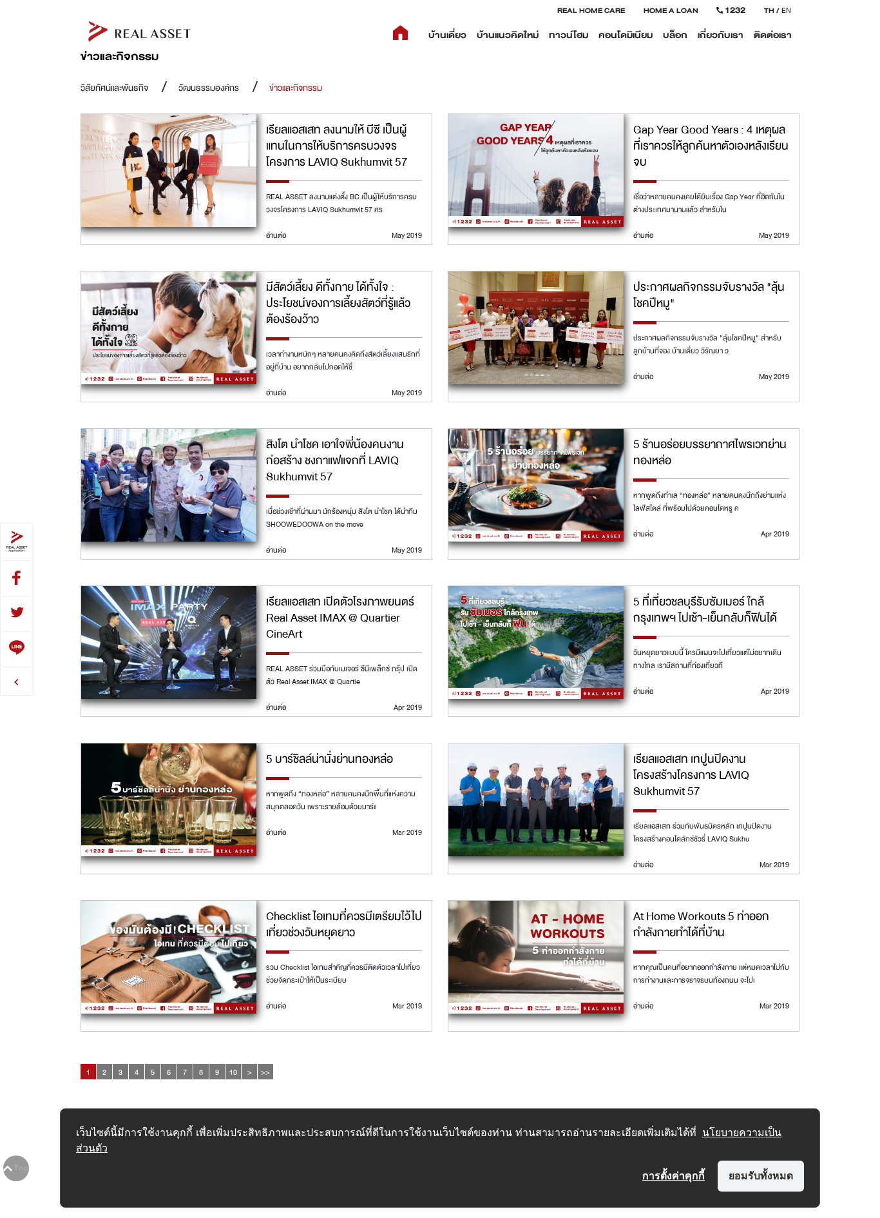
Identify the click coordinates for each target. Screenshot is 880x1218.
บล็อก (675, 35)
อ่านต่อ (276, 235)
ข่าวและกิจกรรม (295, 88)
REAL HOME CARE (591, 10)
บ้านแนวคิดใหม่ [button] (508, 35)
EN (786, 10)
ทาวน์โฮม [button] (568, 35)
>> (265, 1072)
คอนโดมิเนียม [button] (625, 35)
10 (233, 1072)
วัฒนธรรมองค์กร (208, 88)
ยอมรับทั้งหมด (761, 1175)
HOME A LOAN (671, 10)
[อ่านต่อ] (168, 170)
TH (769, 10)
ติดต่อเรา (773, 35)
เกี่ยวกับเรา (720, 35)
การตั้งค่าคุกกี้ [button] (673, 1175)
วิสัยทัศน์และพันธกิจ (114, 88)
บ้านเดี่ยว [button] (447, 35)
